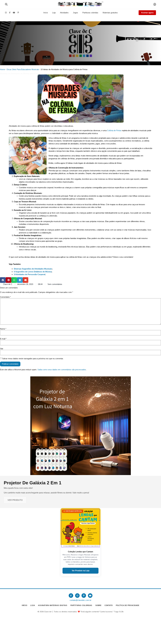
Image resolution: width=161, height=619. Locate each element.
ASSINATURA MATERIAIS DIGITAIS (52, 605)
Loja (54, 13)
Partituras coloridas (90, 13)
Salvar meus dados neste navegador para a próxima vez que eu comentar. (32, 358)
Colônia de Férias (114, 130)
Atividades (64, 13)
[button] (3, 280)
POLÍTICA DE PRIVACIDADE (127, 605)
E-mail (3, 339)
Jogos (75, 13)
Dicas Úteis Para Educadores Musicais (23, 69)
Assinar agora (147, 13)
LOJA (32, 605)
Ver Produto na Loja (80, 570)
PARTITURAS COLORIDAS (81, 605)
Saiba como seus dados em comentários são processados (61, 369)
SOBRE (98, 605)
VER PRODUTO (15, 500)
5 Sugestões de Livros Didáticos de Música (33, 272)
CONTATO (109, 605)
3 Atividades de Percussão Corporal (29, 274)
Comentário (5, 297)
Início (45, 13)
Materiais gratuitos (110, 13)
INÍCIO (24, 605)
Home (2, 69)
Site (1, 349)
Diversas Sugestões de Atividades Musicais (33, 269)
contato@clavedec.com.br (80, 600)
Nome (3, 329)
